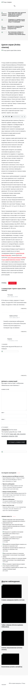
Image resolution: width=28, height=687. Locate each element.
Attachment (4, 427)
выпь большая (17, 257)
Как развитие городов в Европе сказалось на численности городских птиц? (16, 27)
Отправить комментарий (17, 442)
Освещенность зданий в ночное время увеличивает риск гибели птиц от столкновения (16, 21)
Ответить (24, 308)
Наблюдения (12, 283)
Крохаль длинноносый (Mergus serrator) (13, 476)
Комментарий (5, 389)
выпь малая (5, 259)
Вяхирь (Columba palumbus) (10, 491)
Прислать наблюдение (8, 484)
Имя (2, 412)
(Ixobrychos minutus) (14, 259)
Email (3, 419)
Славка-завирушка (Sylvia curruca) (12, 600)
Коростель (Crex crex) (8, 505)
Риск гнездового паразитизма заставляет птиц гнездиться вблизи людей (15, 568)
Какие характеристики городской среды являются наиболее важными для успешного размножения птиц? (17, 14)
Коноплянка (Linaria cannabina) (11, 667)
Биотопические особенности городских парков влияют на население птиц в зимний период (16, 33)
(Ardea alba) (8, 255)
